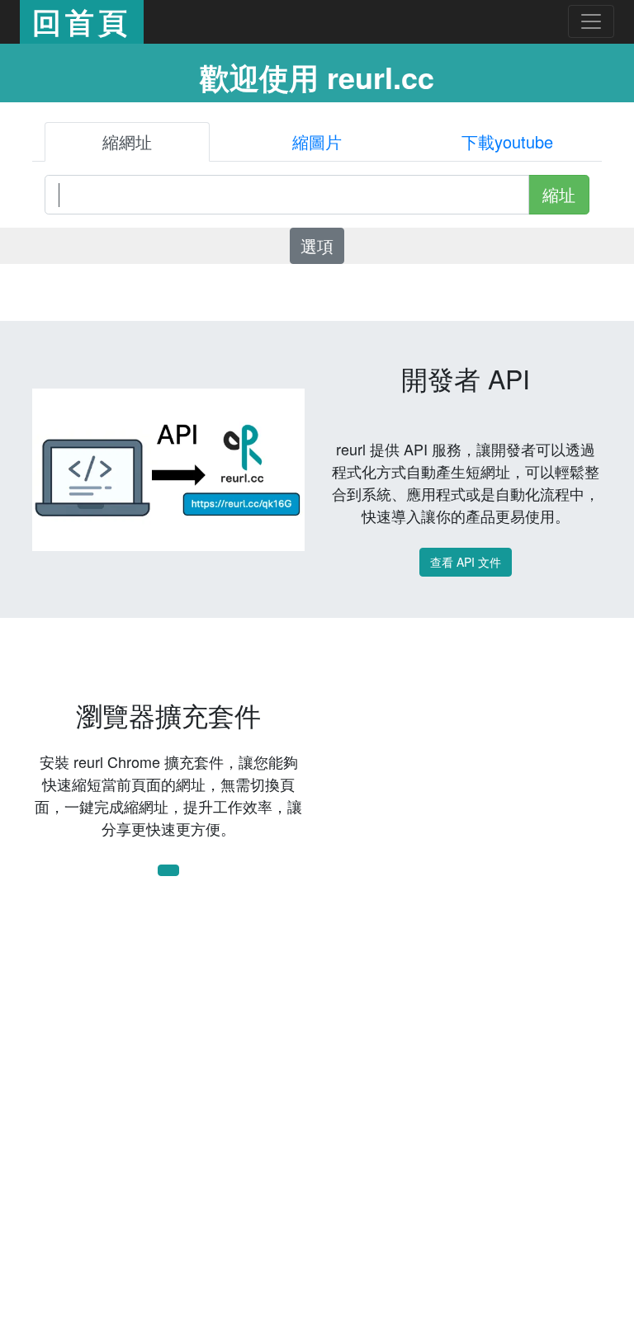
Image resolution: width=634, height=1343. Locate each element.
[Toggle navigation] (591, 21)
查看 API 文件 (465, 562)
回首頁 (81, 21)
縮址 (558, 194)
